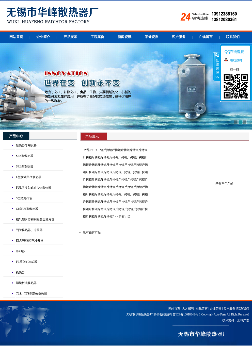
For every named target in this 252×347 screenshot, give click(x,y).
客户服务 (179, 37)
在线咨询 (236, 60)
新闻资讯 (124, 37)
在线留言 (206, 37)
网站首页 (16, 37)
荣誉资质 (151, 37)
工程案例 (97, 37)
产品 (87, 150)
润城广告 (243, 320)
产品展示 (70, 37)
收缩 (216, 66)
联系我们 (233, 37)
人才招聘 (188, 308)
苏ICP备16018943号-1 (187, 314)
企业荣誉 (215, 308)
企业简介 (43, 37)
